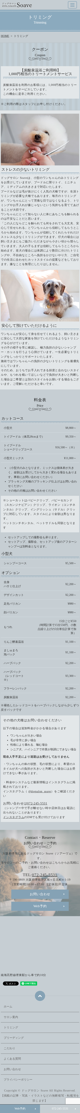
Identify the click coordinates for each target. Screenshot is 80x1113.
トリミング (11, 1027)
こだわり (9, 1048)
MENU (72, 5)
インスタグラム (13, 817)
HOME (5, 36)
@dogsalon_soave (39, 791)
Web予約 (20, 1108)
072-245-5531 (60, 1108)
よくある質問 (12, 1058)
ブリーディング (14, 1037)
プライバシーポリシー (18, 1079)
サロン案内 (11, 1017)
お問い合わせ (12, 1069)
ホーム (8, 1006)
